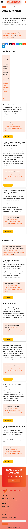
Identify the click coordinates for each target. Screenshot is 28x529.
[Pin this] (13, 44)
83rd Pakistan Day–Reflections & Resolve (14, 427)
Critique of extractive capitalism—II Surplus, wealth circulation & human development (14, 144)
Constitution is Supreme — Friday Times (12, 261)
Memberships (5, 506)
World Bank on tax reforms (12, 345)
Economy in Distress (9, 303)
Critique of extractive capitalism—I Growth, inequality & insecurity (14, 192)
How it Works (5, 511)
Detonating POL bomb (10, 105)
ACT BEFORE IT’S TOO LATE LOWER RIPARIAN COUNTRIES (9, 499)
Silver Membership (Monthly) (10, 33)
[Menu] (2, 2)
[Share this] (6, 44)
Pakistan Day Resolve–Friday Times (12, 385)
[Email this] (3, 44)
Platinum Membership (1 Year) (6, 96)
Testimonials (5, 509)
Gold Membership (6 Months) (10, 252)
